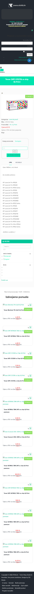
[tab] (10, 162)
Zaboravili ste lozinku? (26, 57)
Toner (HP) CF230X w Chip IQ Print (14, 358)
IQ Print (14, 124)
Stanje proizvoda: (7, 141)
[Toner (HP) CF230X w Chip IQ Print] (14, 353)
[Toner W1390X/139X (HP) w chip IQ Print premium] (18, 459)
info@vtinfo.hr (20, 21)
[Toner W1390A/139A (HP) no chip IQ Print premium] (18, 403)
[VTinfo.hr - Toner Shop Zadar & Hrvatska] (17, 5)
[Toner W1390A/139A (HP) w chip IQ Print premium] (18, 545)
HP (10, 124)
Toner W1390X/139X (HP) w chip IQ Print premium (16, 467)
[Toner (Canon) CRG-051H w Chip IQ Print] (16, 431)
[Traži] (4, 249)
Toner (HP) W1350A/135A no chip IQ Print (17, 336)
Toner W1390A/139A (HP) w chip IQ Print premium (16, 553)
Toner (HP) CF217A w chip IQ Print (14, 381)
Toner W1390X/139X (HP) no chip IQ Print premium (16, 523)
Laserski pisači (13, 119)
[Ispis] (2, 93)
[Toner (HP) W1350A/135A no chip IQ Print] (16, 331)
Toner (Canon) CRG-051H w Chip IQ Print (17, 437)
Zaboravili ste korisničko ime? (23, 60)
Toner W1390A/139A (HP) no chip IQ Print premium (16, 411)
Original (6, 259)
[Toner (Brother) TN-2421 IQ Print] (13, 305)
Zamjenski (7, 256)
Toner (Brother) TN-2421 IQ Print (14, 310)
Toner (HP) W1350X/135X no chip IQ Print (16, 493)
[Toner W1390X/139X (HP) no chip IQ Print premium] (18, 515)
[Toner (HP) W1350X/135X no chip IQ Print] (16, 488)
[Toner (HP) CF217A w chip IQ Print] (14, 375)
